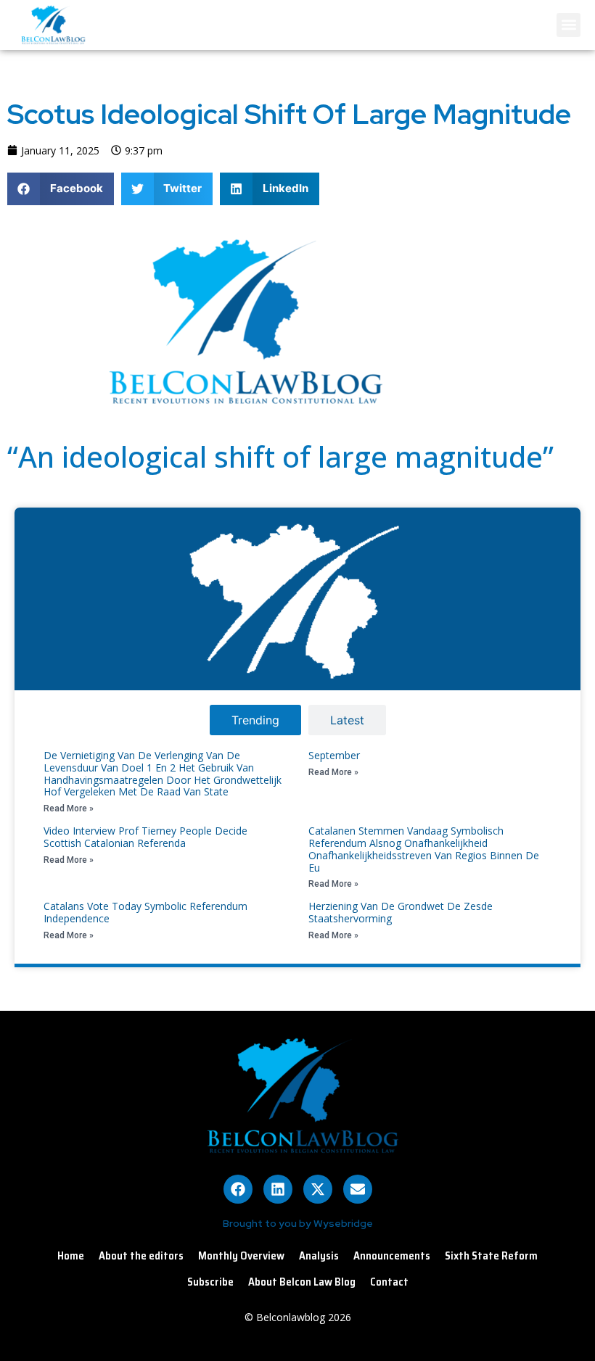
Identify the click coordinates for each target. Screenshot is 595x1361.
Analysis (319, 1256)
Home (70, 1256)
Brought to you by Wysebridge (298, 1223)
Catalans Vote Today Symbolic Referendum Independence (145, 912)
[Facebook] (238, 1189)
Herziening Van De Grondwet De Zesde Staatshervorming (400, 912)
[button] (568, 25)
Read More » (69, 808)
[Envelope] (357, 1189)
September (334, 755)
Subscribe (210, 1282)
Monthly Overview (241, 1256)
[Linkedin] (277, 1189)
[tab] (255, 720)
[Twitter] (513, 239)
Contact (389, 1282)
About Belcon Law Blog (302, 1282)
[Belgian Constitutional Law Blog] (238, 410)
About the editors (141, 1256)
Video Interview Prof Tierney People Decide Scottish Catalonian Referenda (145, 837)
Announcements (391, 1256)
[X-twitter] (317, 1189)
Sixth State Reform (491, 1256)
